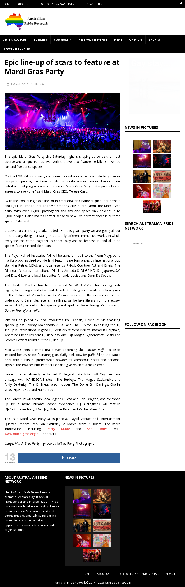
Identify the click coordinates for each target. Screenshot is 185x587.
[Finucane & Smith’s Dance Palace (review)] (162, 161)
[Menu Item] (181, 4)
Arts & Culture (15, 39)
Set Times (97, 429)
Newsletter (94, 4)
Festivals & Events (93, 39)
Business (40, 39)
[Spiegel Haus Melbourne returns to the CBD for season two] (142, 161)
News (118, 39)
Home (7, 4)
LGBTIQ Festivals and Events (58, 4)
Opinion (135, 39)
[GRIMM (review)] (162, 146)
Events (40, 84)
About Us (24, 4)
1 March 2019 (19, 84)
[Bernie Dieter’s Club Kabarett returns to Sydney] (142, 191)
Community (63, 39)
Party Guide (58, 429)
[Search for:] (152, 243)
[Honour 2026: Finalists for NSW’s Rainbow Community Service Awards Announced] (142, 146)
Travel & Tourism (17, 49)
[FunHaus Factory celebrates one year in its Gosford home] (152, 206)
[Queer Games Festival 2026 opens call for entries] (162, 176)
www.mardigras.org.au (23, 434)
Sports (154, 39)
